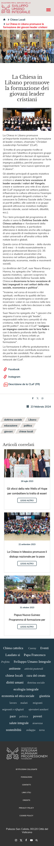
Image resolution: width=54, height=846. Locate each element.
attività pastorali (34, 668)
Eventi (44, 648)
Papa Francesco (35, 655)
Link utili (26, 792)
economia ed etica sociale (18, 696)
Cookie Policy (26, 815)
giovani (8, 431)
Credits (26, 800)
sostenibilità (13, 730)
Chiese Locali (17, 19)
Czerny (32, 648)
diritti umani (15, 682)
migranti (38, 702)
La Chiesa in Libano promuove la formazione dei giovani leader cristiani (25, 25)
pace (13, 716)
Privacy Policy (26, 808)
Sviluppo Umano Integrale (32, 661)
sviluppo (30, 730)
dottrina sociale (13, 419)
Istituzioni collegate (26, 769)
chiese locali (26, 431)
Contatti (26, 785)
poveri (37, 716)
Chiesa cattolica (13, 648)
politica (28, 425)
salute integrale (19, 723)
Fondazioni (26, 777)
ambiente (14, 668)
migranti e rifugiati (13, 709)
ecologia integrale (26, 689)
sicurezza (38, 723)
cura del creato (36, 675)
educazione (10, 425)
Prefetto (5, 661)
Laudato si (12, 655)
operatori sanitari (38, 709)
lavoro (13, 702)
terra (42, 730)
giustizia (44, 696)
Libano (32, 419)
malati (24, 702)
